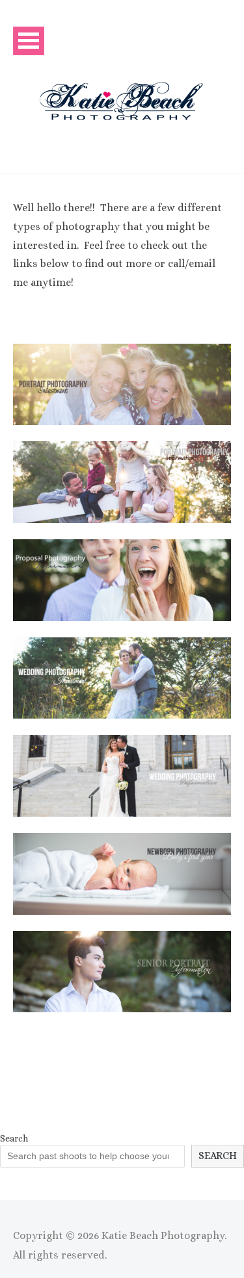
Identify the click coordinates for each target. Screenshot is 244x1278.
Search (14, 1138)
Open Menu (28, 40)
